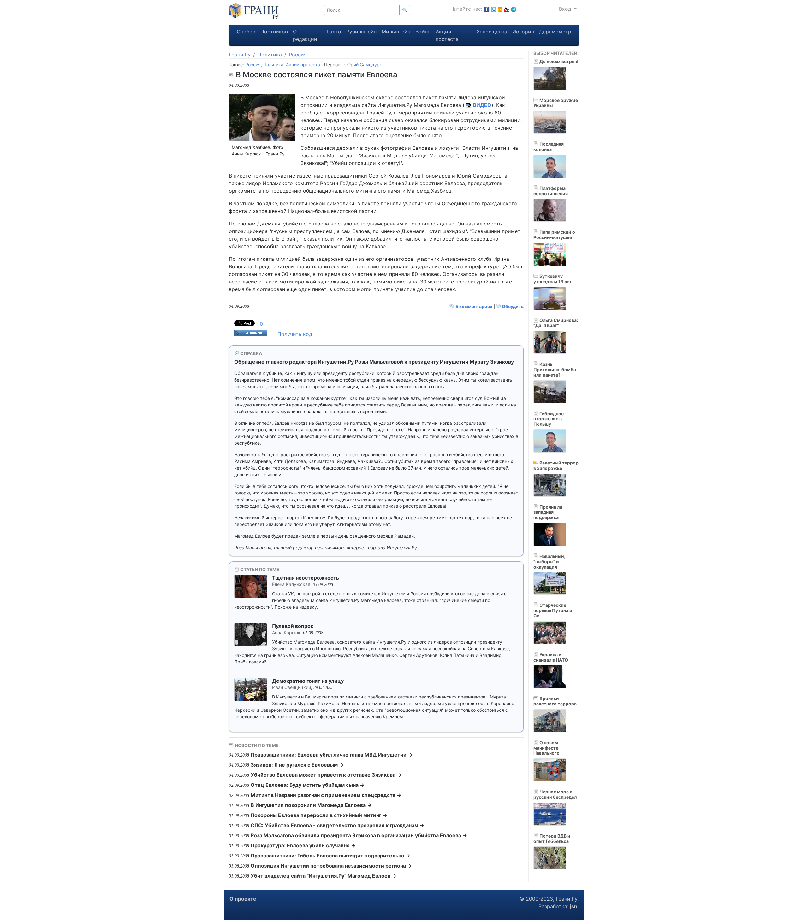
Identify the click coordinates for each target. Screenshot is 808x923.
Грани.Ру (240, 54)
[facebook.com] (487, 9)
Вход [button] (566, 9)
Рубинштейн (361, 31)
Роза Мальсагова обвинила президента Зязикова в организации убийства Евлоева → (359, 835)
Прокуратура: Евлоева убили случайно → (303, 845)
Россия (298, 54)
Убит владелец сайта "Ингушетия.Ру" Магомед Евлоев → (323, 876)
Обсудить (512, 306)
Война (423, 31)
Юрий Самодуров (365, 64)
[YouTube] (506, 9)
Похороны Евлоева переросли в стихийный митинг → (319, 815)
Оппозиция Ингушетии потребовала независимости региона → (331, 865)
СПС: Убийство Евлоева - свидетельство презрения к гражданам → (337, 825)
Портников (274, 31)
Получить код (294, 334)
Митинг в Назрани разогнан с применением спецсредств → (326, 795)
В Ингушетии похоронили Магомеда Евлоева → (311, 805)
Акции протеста (447, 35)
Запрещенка (492, 31)
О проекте (242, 899)
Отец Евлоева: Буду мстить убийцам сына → (308, 785)
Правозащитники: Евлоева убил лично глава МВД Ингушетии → (332, 754)
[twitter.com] (493, 9)
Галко (334, 31)
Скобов (246, 31)
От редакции (305, 35)
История (523, 31)
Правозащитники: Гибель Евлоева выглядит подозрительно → (330, 855)
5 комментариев (473, 306)
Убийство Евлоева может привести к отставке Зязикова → (326, 775)
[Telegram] (513, 9)
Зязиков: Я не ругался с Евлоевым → (297, 765)
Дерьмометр (555, 31)
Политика (270, 54)
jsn (573, 906)
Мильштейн (396, 31)
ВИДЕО (482, 105)
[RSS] (500, 9)
